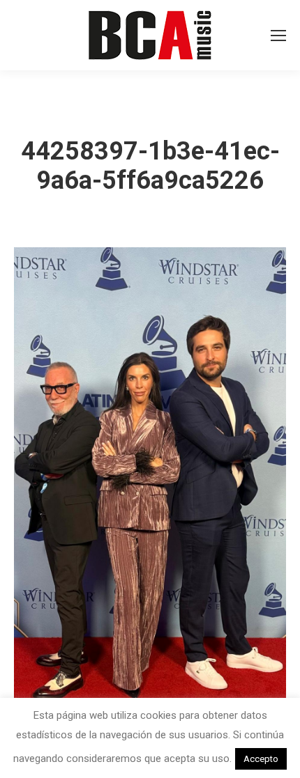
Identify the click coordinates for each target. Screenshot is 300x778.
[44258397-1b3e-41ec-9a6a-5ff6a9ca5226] (150, 488)
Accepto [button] (260, 759)
